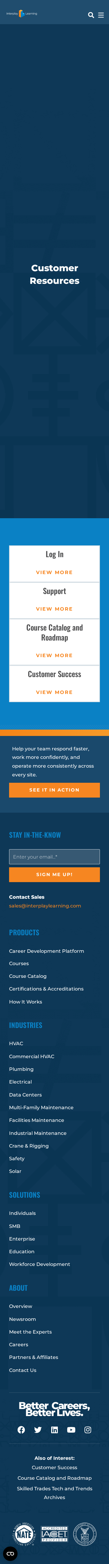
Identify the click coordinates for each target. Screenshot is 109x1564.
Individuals (22, 1213)
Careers (18, 1344)
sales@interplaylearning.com (45, 906)
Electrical (20, 1082)
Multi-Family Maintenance (41, 1107)
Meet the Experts (30, 1332)
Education (22, 1251)
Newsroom (22, 1319)
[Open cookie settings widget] (10, 1553)
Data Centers (25, 1095)
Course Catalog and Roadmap (55, 1478)
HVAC (16, 1043)
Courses (19, 963)
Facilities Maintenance (36, 1120)
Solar (15, 1171)
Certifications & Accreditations (46, 989)
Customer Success (54, 673)
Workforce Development (39, 1264)
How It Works (25, 1002)
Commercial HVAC (31, 1056)
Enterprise (22, 1239)
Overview (20, 1306)
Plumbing (21, 1069)
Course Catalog (28, 976)
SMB (14, 1226)
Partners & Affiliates (33, 1357)
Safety (17, 1158)
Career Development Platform (46, 951)
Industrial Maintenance (38, 1133)
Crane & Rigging (29, 1146)
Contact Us (22, 1370)
